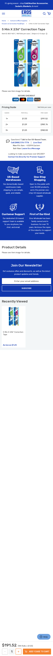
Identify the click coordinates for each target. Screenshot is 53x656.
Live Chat (37, 142)
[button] (26, 63)
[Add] (18, 652)
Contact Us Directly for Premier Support (26, 157)
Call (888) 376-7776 (20, 142)
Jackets (18, 6)
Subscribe (27, 288)
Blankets (27, 6)
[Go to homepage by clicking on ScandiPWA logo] (26, 13)
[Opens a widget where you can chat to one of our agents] (44, 637)
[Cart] (49, 13)
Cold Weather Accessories (36, 3)
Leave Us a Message (31, 148)
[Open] (3, 13)
